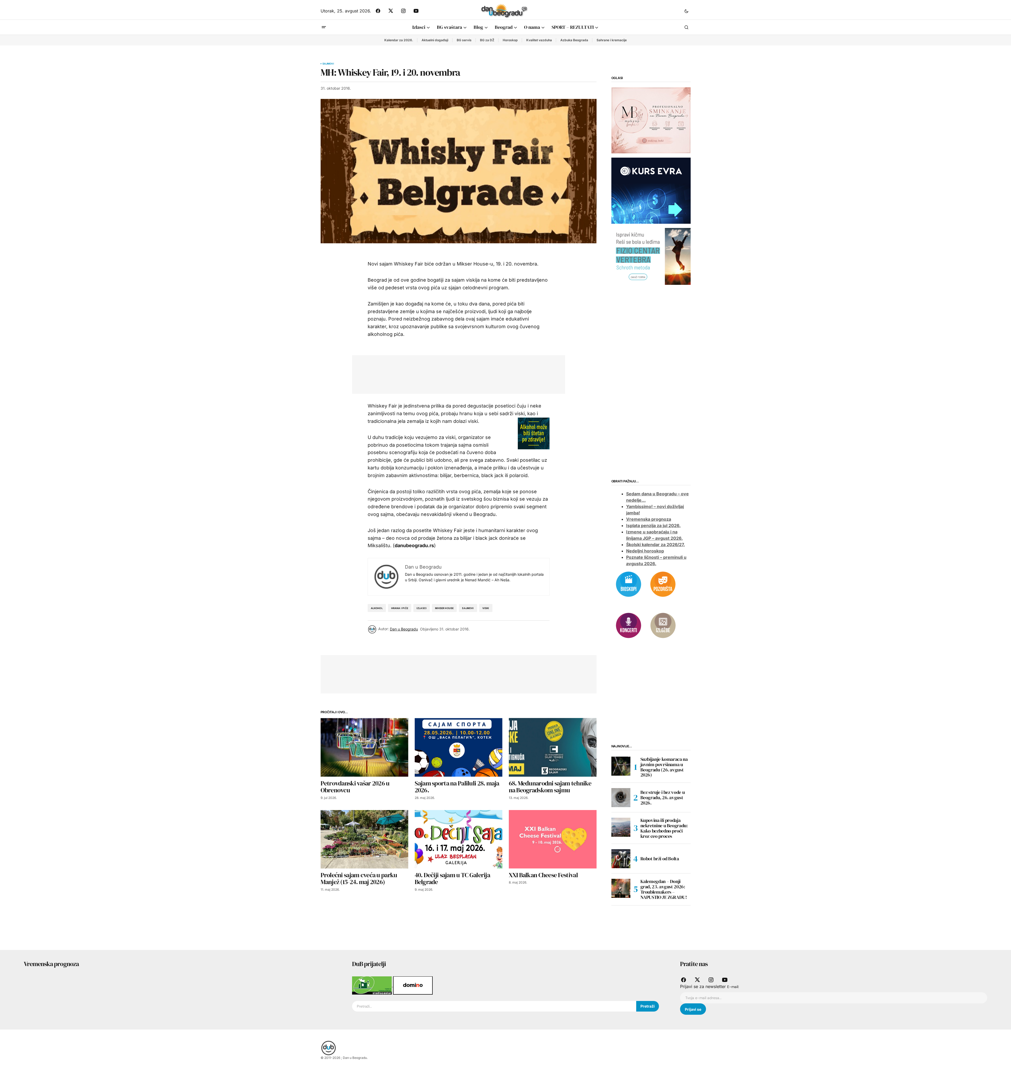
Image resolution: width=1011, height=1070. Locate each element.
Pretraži (647, 1006)
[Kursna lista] (651, 120)
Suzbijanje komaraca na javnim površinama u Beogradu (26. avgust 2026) (664, 767)
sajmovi (468, 608)
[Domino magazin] (413, 985)
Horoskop (510, 40)
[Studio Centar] (372, 985)
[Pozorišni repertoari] (663, 583)
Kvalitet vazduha (539, 40)
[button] (686, 10)
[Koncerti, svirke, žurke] (628, 625)
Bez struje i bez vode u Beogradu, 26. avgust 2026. (662, 797)
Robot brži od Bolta (659, 858)
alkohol (377, 608)
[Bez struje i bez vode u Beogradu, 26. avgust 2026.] (620, 797)
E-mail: (733, 986)
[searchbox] (494, 1006)
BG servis (464, 40)
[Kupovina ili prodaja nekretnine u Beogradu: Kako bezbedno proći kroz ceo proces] (620, 827)
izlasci (422, 608)
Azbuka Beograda (574, 40)
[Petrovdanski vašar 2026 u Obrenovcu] (364, 747)
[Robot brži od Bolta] (620, 858)
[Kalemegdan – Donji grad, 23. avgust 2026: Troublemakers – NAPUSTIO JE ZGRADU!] (620, 888)
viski (485, 608)
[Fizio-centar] (651, 256)
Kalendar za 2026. (398, 40)
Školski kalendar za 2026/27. (655, 544)
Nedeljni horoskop (645, 551)
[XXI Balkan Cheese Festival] (553, 839)
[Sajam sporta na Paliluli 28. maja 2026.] (458, 747)
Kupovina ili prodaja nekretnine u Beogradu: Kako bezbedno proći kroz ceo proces (664, 828)
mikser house (444, 608)
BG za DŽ (487, 40)
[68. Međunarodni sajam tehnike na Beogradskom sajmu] (553, 747)
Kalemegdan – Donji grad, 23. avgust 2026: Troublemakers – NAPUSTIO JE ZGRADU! (663, 889)
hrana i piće (399, 608)
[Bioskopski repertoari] (628, 583)
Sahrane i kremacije (612, 40)
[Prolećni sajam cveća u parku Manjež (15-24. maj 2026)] (364, 839)
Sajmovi (328, 63)
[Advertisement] (454, 373)
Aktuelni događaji (435, 40)
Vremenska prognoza (648, 519)
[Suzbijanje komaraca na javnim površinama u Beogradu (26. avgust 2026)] (620, 766)
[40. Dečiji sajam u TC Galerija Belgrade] (458, 839)
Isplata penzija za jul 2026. (653, 525)
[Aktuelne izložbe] (663, 625)
